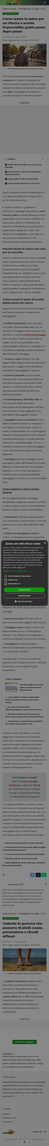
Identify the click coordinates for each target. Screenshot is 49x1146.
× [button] (45, 543)
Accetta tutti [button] (24, 590)
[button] (24, 571)
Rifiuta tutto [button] (24, 596)
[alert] (24, 573)
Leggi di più (21, 567)
